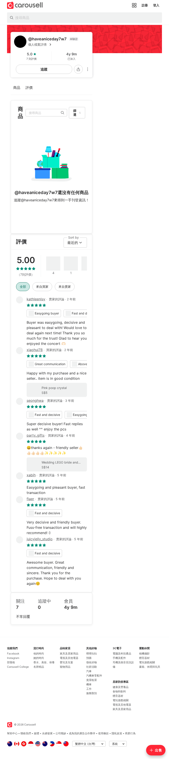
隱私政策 (117, 733)
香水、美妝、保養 (44, 662)
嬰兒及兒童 (66, 662)
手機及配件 (119, 658)
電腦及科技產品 (122, 653)
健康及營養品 (121, 687)
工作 (89, 688)
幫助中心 (12, 733)
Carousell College (18, 666)
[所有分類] (134, 5)
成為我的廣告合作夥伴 (82, 733)
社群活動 (91, 666)
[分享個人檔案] (78, 69)
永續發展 (47, 733)
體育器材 (118, 695)
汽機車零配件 (94, 675)
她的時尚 (38, 658)
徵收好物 (91, 662)
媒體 (36, 733)
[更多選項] (87, 69)
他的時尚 (38, 653)
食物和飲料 (119, 691)
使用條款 (103, 733)
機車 (89, 684)
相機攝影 (144, 653)
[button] (58, 44)
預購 (89, 658)
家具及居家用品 (69, 653)
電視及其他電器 (69, 658)
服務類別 (91, 693)
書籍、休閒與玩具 (149, 666)
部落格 (11, 662)
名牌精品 (38, 666)
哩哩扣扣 (91, 653)
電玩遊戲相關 (121, 700)
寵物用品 (65, 666)
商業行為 (130, 733)
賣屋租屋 (91, 680)
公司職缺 (60, 733)
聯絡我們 (25, 733)
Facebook (13, 653)
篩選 (74, 112)
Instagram (13, 658)
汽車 (89, 671)
